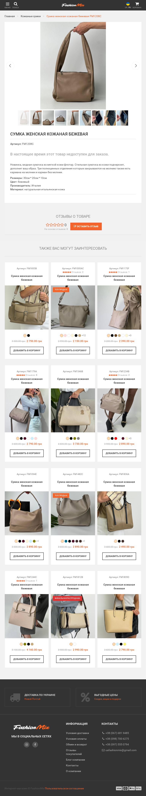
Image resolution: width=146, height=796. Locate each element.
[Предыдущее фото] (10, 65)
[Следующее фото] (136, 65)
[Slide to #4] (73, 118)
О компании (73, 771)
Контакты (72, 765)
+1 (37, 541)
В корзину (26, 350)
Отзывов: (77, 272)
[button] (7, 5)
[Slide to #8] (122, 118)
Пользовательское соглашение (64, 788)
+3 (130, 335)
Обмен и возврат (76, 744)
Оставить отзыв (87, 226)
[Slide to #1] (23, 118)
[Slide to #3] (60, 118)
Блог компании (75, 759)
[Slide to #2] (48, 118)
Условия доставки (77, 733)
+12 (84, 335)
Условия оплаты (76, 738)
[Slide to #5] (85, 118)
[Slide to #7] (110, 118)
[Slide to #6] (97, 118)
